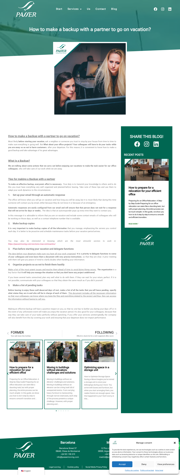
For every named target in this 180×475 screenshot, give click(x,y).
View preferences (165, 464)
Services (73, 8)
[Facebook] (155, 9)
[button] (174, 443)
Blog (114, 8)
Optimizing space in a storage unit (96, 369)
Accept (122, 464)
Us (88, 8)
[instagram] (162, 9)
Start (59, 8)
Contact (101, 8)
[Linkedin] (170, 9)
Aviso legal (159, 470)
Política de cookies (132, 470)
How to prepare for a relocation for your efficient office (21, 370)
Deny (144, 464)
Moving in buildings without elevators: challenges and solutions (61, 370)
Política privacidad (147, 470)
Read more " (133, 224)
